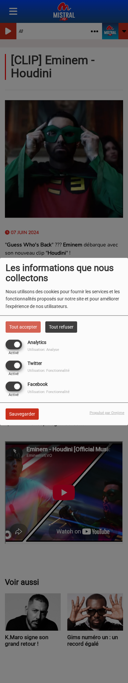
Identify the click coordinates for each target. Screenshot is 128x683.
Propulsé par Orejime (107, 413)
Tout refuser (61, 326)
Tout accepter (23, 326)
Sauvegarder (22, 414)
